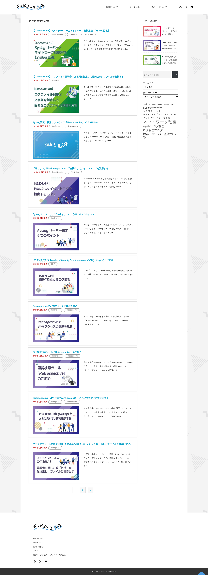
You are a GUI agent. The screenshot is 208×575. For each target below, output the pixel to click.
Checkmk (73, 34)
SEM (53, 264)
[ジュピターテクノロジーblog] (27, 7)
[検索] (175, 74)
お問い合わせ (38, 547)
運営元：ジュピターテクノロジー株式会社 (49, 555)
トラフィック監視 (169, 114)
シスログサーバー (152, 111)
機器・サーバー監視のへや (159, 135)
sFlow (159, 104)
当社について (112, 7)
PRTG (154, 104)
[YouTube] (191, 7)
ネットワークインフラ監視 (156, 117)
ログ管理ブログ (153, 130)
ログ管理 (158, 126)
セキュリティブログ (152, 114)
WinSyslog (88, 34)
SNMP (166, 104)
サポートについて (159, 7)
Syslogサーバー (152, 107)
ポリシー (36, 551)
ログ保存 (147, 126)
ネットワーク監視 (159, 122)
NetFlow (147, 104)
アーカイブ (148, 83)
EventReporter (57, 172)
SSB (172, 104)
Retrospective (73, 126)
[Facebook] (180, 7)
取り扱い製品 (135, 7)
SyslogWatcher (57, 34)
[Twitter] (186, 7)
